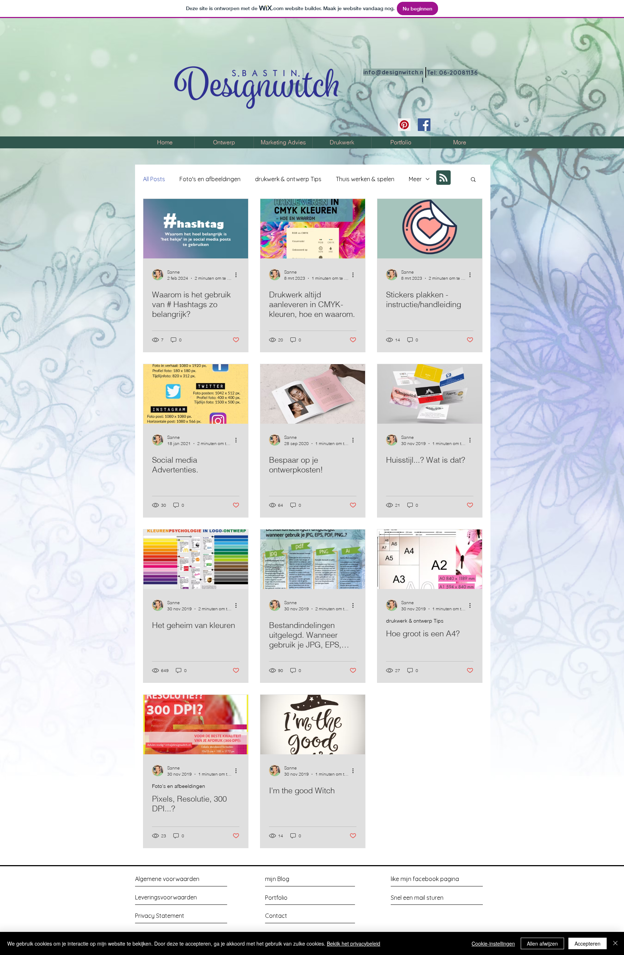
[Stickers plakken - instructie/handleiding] (429, 228)
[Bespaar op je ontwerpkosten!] (312, 394)
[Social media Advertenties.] (195, 394)
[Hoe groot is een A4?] (429, 559)
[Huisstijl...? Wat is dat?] (429, 394)
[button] (473, 180)
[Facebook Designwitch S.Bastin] (424, 124)
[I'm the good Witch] (312, 724)
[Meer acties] (238, 274)
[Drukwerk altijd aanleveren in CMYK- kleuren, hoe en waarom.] (312, 228)
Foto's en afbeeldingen (209, 179)
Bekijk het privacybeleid (353, 943)
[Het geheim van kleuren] (195, 559)
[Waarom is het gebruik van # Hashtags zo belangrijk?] (195, 228)
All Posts (154, 179)
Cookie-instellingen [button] (493, 943)
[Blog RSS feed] (443, 178)
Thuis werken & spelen (365, 179)
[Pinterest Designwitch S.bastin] (404, 124)
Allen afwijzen (542, 943)
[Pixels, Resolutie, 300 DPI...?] (195, 724)
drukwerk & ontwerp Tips (288, 179)
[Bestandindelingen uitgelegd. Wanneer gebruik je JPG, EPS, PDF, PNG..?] (312, 559)
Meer (415, 179)
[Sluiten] (615, 943)
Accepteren (588, 943)
